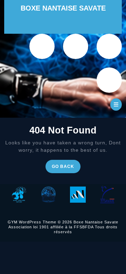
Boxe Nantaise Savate (63, 8)
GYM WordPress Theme (32, 222)
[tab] (116, 104)
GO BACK (66, 168)
